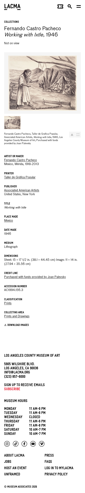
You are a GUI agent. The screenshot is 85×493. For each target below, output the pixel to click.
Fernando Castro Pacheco (20, 160)
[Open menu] (78, 7)
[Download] (72, 135)
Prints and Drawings (17, 316)
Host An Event (15, 469)
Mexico (8, 220)
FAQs (48, 462)
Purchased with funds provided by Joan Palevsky (35, 277)
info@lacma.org (17, 373)
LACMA (12, 7)
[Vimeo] (42, 444)
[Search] (69, 7)
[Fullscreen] (78, 135)
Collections (11, 22)
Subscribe (12, 390)
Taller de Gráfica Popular (19, 177)
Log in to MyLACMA (59, 469)
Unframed (12, 475)
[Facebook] (24, 444)
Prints (8, 303)
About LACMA (14, 456)
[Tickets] (60, 7)
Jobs (7, 462)
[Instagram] (7, 444)
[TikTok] (16, 444)
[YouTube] (33, 444)
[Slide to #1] (12, 122)
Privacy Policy (56, 475)
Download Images (18, 325)
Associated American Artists (21, 190)
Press (49, 456)
